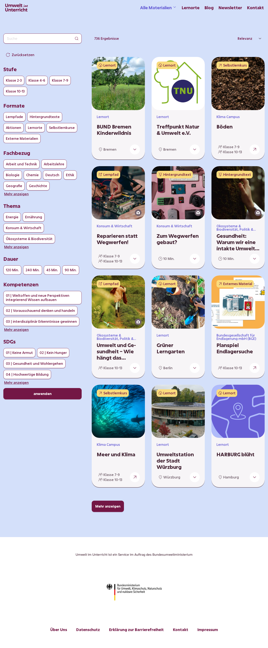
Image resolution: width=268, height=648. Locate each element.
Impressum (207, 629)
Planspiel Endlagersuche (234, 348)
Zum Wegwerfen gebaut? (178, 239)
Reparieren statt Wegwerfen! (117, 239)
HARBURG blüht (235, 454)
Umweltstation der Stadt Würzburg (175, 460)
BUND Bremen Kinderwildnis (114, 129)
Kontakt (255, 7)
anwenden (43, 393)
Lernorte (191, 7)
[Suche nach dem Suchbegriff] (77, 38)
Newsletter (230, 7)
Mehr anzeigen (107, 506)
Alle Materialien (156, 7)
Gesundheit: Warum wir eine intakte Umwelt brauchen (236, 242)
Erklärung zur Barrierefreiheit (136, 629)
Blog (209, 7)
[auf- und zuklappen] (135, 149)
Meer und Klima (116, 454)
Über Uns (58, 629)
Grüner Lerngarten (171, 348)
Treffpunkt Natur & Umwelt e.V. (178, 129)
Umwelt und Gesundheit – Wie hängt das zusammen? (116, 351)
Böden (224, 126)
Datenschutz (88, 629)
